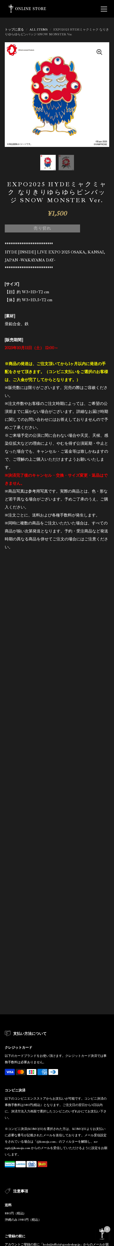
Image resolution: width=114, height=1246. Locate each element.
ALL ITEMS (38, 30)
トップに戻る (14, 30)
